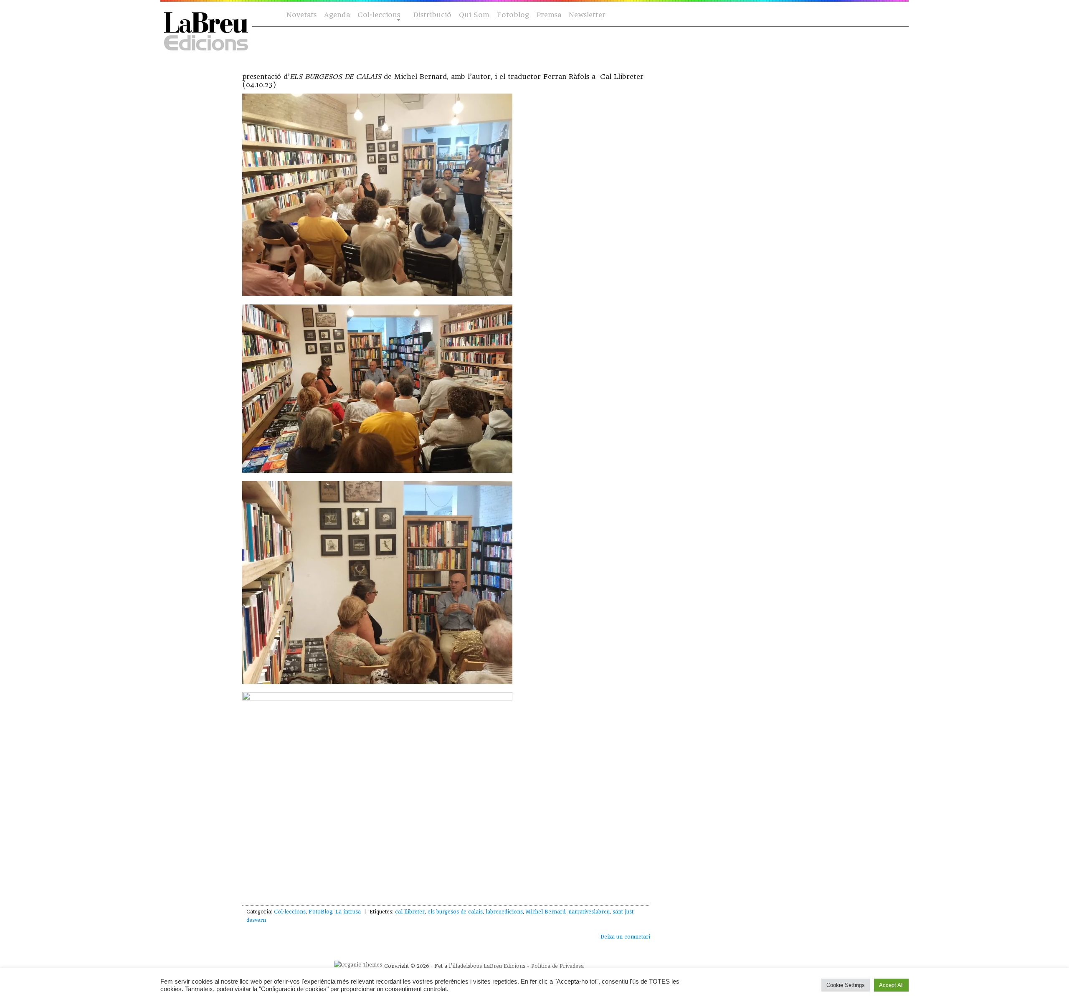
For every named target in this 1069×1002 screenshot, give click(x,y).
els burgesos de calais (455, 912)
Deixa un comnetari (625, 937)
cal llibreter (410, 912)
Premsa (549, 15)
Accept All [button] (891, 985)
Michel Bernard (545, 912)
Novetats (301, 15)
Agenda (337, 15)
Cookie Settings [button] (845, 985)
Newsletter (587, 15)
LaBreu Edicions (504, 966)
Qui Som (474, 15)
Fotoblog (513, 15)
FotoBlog (320, 912)
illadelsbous (467, 966)
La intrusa (348, 912)
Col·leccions (378, 15)
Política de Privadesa (557, 966)
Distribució (432, 15)
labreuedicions (504, 912)
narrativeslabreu (589, 912)
